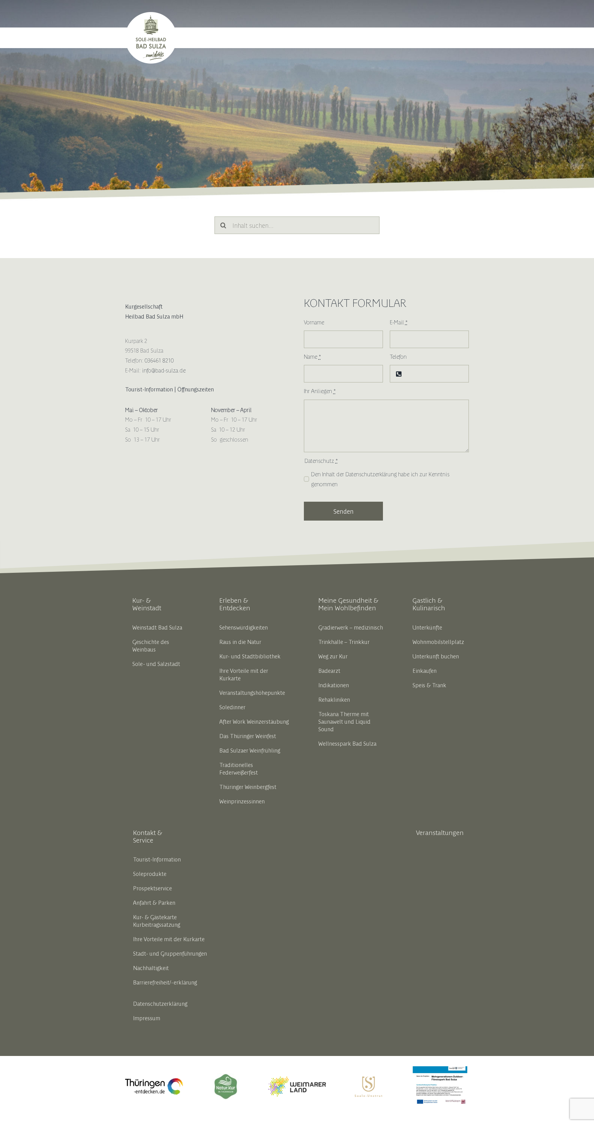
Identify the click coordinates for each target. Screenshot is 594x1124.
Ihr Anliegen (320, 390)
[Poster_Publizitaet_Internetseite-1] (440, 1069)
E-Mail (399, 322)
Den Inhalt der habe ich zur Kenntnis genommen (380, 478)
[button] (460, 37)
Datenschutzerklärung (371, 473)
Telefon (398, 356)
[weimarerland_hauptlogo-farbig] (297, 1079)
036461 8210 (159, 360)
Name (312, 356)
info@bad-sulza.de (164, 370)
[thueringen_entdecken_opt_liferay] (154, 1081)
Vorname (314, 322)
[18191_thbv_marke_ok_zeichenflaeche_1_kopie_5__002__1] (225, 1075)
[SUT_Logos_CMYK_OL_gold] (368, 1079)
